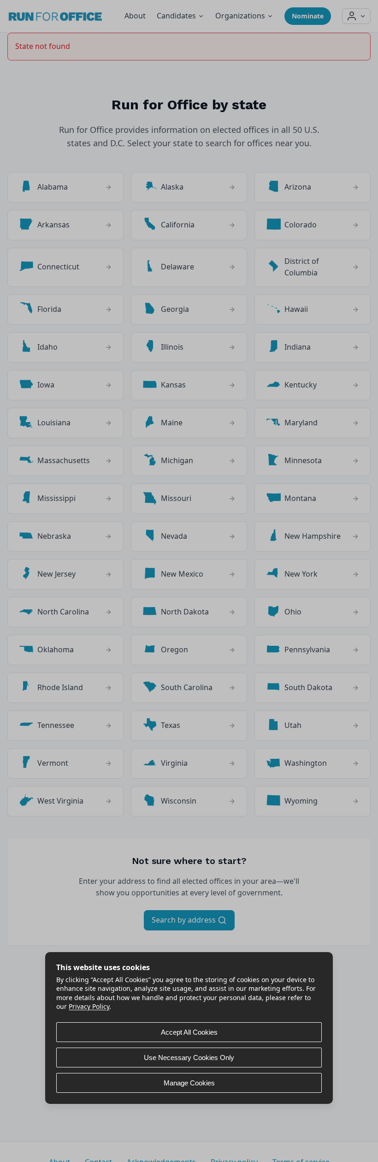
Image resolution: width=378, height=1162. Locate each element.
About (135, 16)
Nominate (308, 16)
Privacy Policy (89, 1006)
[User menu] (356, 16)
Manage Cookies (189, 1083)
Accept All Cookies (189, 1032)
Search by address (185, 920)
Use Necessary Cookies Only (189, 1057)
